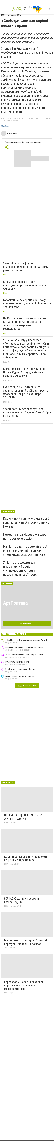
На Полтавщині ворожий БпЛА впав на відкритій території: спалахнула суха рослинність (25, 550)
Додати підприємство (27, 685)
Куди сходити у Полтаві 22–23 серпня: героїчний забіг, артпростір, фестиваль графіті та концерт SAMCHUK (26, 392)
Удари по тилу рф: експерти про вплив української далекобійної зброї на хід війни (27, 412)
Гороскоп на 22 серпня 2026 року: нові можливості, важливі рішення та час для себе (27, 303)
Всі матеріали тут (27, 623)
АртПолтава (15, 603)
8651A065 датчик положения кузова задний (22, 900)
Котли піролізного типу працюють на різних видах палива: (26, 858)
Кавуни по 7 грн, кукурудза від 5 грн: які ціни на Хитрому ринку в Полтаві (26, 522)
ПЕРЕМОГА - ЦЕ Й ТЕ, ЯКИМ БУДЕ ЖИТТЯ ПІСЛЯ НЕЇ (25, 816)
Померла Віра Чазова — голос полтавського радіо (24, 536)
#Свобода (5, 126)
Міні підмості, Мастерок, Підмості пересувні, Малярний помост (25, 942)
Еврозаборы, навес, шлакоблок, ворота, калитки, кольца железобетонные (24, 985)
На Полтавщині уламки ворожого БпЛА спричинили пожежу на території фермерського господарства (24, 324)
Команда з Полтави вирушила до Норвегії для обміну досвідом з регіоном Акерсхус (24, 372)
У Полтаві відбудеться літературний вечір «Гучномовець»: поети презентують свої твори (20, 568)
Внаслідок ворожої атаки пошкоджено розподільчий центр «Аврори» (24, 285)
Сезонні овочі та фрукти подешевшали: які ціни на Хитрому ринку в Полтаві (25, 267)
